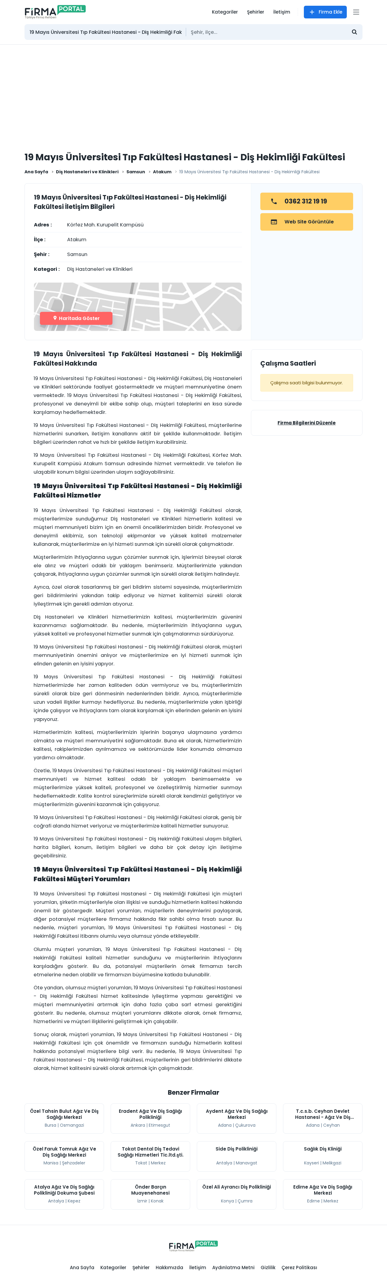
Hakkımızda (169, 1267)
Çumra (245, 1201)
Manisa (51, 1163)
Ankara (138, 1125)
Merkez (158, 1163)
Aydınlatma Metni (233, 1267)
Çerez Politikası (299, 1267)
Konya (227, 1201)
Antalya (224, 1163)
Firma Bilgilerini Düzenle (307, 423)
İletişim (281, 12)
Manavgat (246, 1163)
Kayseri (311, 1163)
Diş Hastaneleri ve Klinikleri (87, 172)
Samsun (135, 172)
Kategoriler (225, 12)
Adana (225, 1125)
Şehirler (255, 12)
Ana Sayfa (36, 172)
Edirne (313, 1201)
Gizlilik (268, 1267)
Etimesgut (159, 1125)
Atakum (162, 172)
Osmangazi (72, 1125)
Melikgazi (332, 1163)
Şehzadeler (73, 1163)
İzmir (142, 1201)
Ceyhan (331, 1125)
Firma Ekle (330, 12)
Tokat (141, 1163)
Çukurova (245, 1125)
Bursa (50, 1125)
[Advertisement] (193, 90)
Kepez (74, 1201)
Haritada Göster (79, 318)
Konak (157, 1201)
